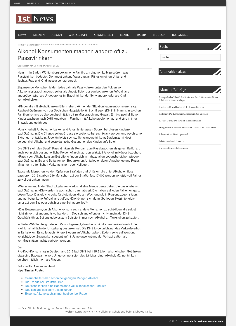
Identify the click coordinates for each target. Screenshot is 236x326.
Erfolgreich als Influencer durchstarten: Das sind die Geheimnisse (187, 127)
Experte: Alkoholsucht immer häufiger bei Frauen (56, 293)
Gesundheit (103, 34)
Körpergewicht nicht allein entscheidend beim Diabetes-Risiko (108, 311)
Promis (141, 34)
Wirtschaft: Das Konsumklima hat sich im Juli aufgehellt (183, 114)
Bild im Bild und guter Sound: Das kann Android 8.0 (55, 308)
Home (16, 3)
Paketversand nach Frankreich (172, 141)
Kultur (159, 34)
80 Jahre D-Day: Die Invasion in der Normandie (180, 120)
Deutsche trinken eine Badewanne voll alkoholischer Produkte (65, 286)
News (22, 34)
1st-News (38, 66)
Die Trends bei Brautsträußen (44, 282)
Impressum (33, 3)
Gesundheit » (33, 44)
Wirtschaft (78, 34)
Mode (124, 34)
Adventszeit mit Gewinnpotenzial (173, 134)
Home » (22, 44)
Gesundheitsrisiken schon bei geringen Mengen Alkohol (61, 278)
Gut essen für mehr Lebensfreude (173, 148)
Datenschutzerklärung (60, 3)
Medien (39, 34)
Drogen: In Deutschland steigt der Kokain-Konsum (181, 107)
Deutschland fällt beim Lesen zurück (48, 289)
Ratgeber (180, 34)
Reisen (56, 34)
